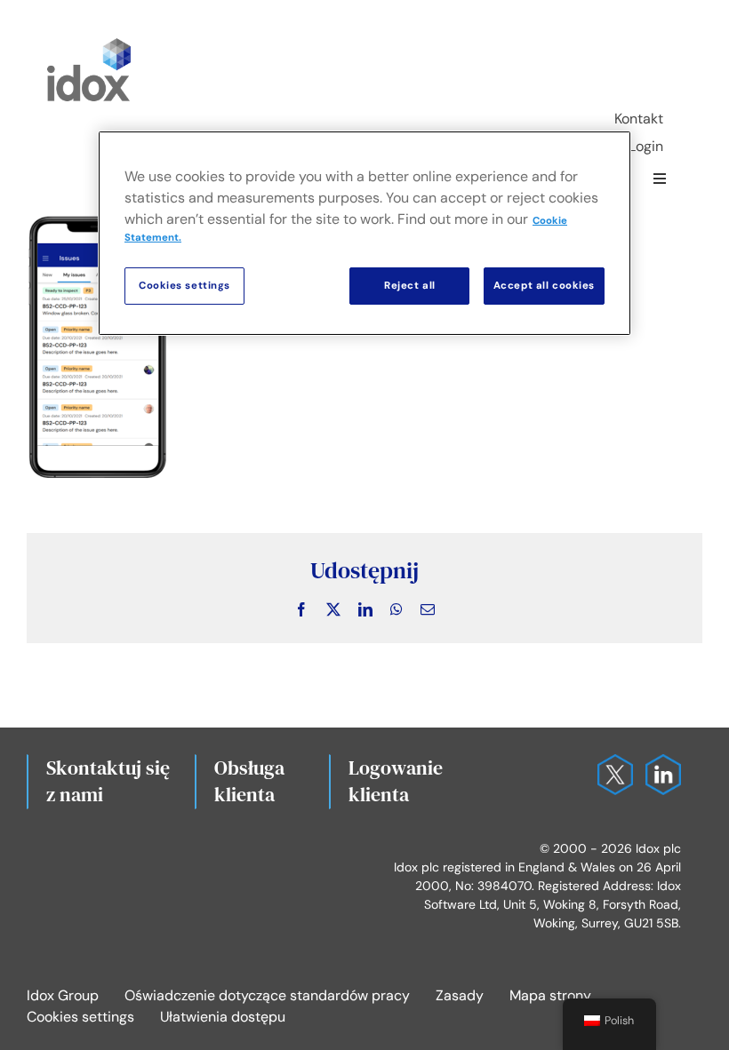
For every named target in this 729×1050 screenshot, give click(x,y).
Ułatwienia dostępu (222, 1016)
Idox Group (63, 995)
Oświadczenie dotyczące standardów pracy (267, 995)
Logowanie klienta (395, 780)
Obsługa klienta (249, 780)
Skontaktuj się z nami (108, 780)
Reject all (410, 285)
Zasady (460, 995)
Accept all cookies (544, 285)
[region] (364, 233)
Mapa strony (550, 995)
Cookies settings (80, 1016)
